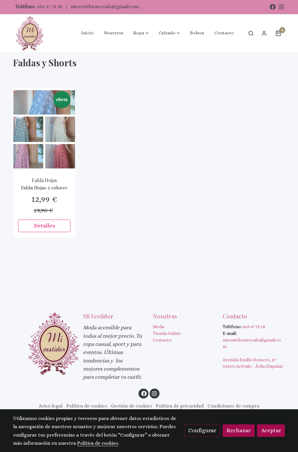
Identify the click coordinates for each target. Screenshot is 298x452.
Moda (158, 326)
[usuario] (264, 33)
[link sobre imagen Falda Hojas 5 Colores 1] (44, 129)
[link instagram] (281, 6)
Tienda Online (167, 333)
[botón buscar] (251, 33)
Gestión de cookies (131, 406)
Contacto (162, 340)
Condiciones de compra (233, 406)
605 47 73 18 (49, 6)
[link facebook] (273, 6)
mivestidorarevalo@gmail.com (105, 6)
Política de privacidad (180, 406)
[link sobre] (44, 343)
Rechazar (238, 430)
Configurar (202, 430)
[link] (29, 33)
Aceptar (271, 430)
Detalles (44, 226)
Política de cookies (86, 406)
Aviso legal (51, 406)
